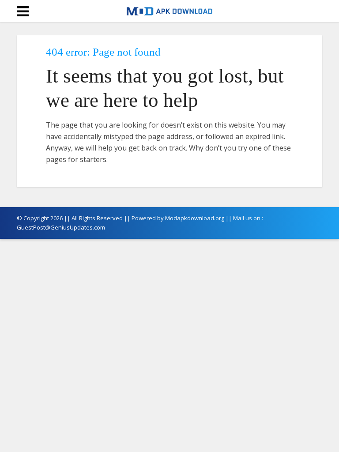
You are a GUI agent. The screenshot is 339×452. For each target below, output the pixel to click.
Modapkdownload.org (194, 218)
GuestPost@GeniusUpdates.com (61, 227)
